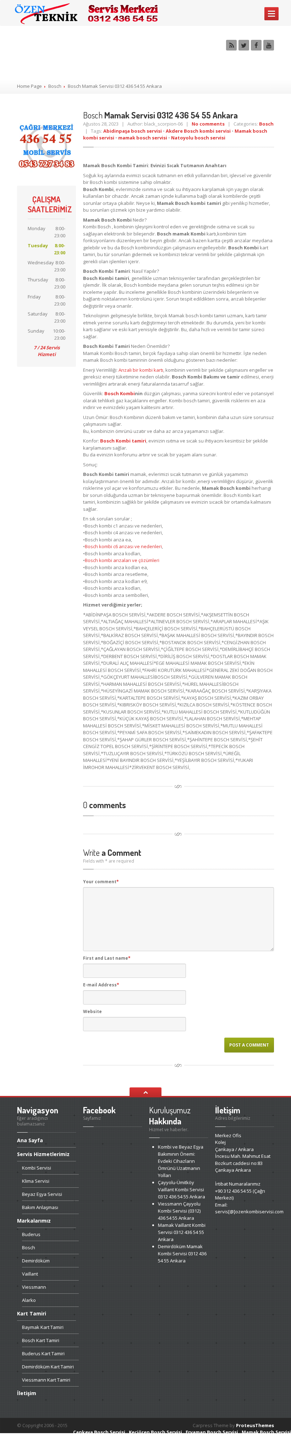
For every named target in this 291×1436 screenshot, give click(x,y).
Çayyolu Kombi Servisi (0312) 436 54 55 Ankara (179, 1211)
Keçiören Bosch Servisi (155, 1432)
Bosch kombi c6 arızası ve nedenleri (123, 546)
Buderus (31, 1234)
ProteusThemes (255, 1425)
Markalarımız (34, 1220)
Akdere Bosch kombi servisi (198, 131)
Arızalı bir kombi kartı (141, 370)
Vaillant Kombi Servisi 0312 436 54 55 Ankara (181, 1189)
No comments (208, 124)
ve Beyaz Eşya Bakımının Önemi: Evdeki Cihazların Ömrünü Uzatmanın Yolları (180, 1161)
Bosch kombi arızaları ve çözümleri (122, 560)
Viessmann (34, 1287)
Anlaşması (40, 1207)
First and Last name (107, 958)
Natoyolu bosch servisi (198, 137)
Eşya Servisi (42, 1194)
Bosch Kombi (119, 393)
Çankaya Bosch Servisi (99, 1432)
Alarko (29, 1300)
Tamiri (31, 1313)
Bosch (54, 86)
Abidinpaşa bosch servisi (132, 131)
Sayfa (30, 1141)
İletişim (26, 1393)
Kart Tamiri (43, 1327)
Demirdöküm (36, 1260)
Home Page (29, 86)
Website (92, 1011)
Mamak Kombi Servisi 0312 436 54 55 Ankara (182, 1253)
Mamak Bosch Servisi (266, 1432)
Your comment (101, 882)
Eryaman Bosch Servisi (212, 1432)
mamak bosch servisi (142, 137)
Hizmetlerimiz (43, 1154)
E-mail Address (101, 985)
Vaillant (30, 1274)
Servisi (36, 1168)
